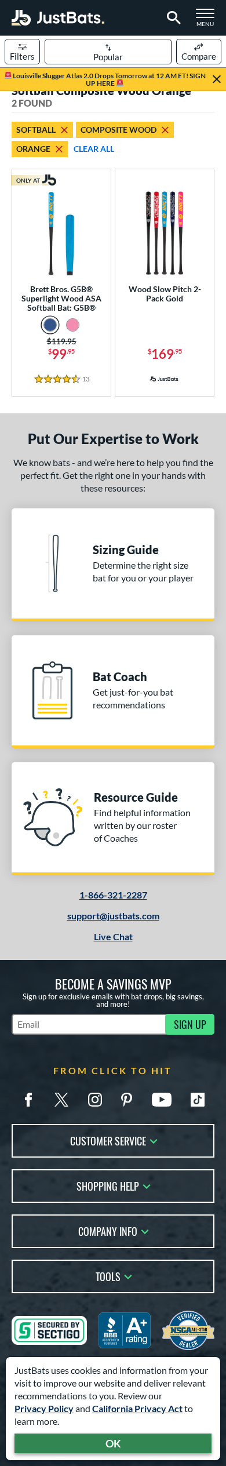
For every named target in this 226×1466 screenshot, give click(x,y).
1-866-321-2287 (113, 894)
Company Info (107, 1230)
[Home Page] (58, 17)
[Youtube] (162, 1100)
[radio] (50, 325)
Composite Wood (118, 129)
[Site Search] (172, 18)
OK (113, 1443)
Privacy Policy (44, 1408)
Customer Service (108, 1140)
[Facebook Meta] (28, 1100)
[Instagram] (95, 1100)
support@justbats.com (113, 915)
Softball (36, 129)
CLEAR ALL (94, 149)
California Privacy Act (137, 1408)
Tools (108, 1275)
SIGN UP (190, 1024)
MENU (208, 21)
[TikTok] (198, 1100)
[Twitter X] (61, 1100)
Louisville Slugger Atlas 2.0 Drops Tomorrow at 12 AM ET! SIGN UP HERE (109, 79)
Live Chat (113, 936)
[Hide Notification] (216, 79)
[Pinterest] (126, 1100)
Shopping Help (107, 1185)
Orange (33, 149)
